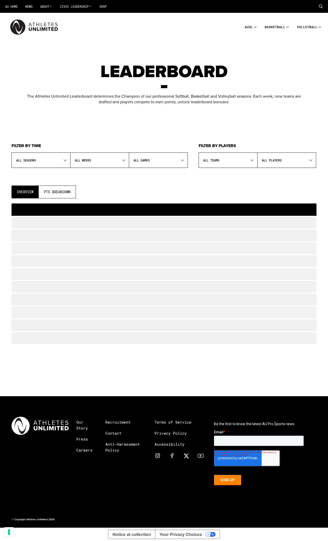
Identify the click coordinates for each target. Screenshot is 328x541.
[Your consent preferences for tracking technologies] (9, 532)
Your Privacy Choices (180, 534)
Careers (84, 450)
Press (82, 439)
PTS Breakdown (57, 191)
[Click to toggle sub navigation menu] (255, 26)
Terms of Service (173, 422)
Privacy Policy (171, 433)
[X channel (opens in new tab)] (186, 455)
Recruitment (118, 422)
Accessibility (169, 444)
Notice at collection (131, 534)
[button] (321, 6)
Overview (25, 191)
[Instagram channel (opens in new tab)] (157, 455)
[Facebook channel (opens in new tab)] (172, 455)
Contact (113, 433)
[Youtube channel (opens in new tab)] (200, 455)
